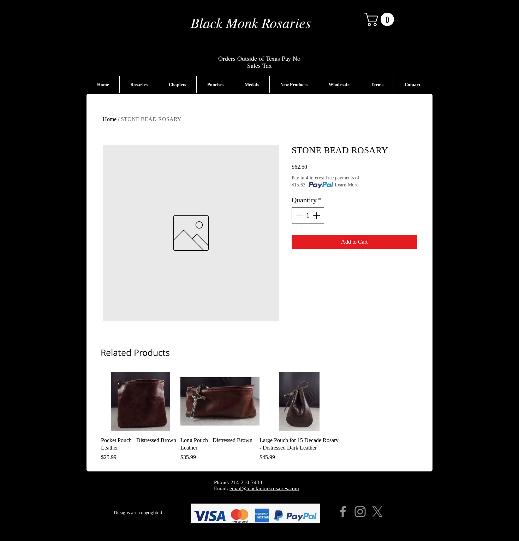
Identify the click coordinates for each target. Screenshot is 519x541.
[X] (377, 511)
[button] (380, 19)
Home (110, 119)
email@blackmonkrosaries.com (264, 488)
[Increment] (317, 215)
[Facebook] (342, 511)
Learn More (346, 185)
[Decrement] (299, 215)
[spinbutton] (308, 215)
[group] (259, 416)
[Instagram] (360, 511)
